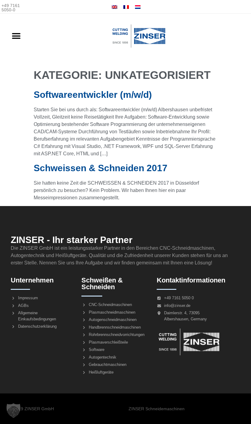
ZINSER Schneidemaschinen (157, 408)
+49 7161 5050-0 (11, 7)
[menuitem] (114, 7)
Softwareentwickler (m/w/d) (93, 95)
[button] (16, 36)
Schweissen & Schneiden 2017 (100, 168)
